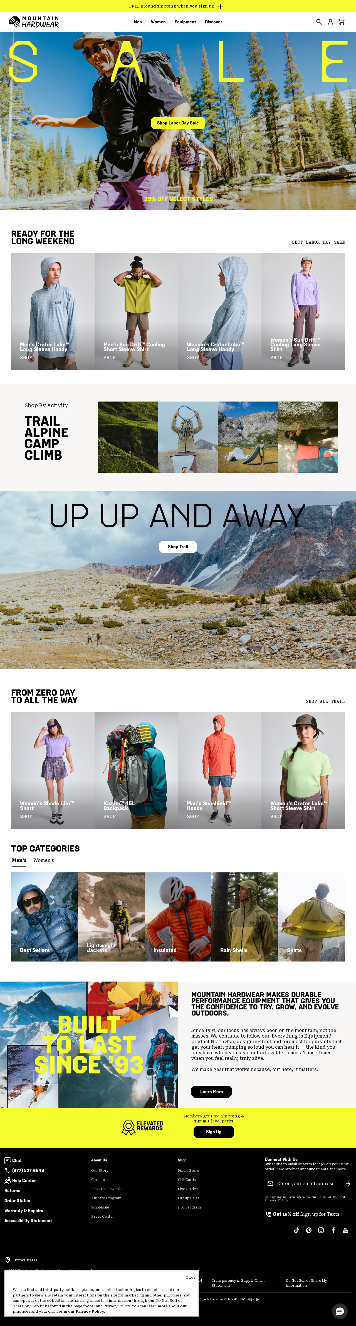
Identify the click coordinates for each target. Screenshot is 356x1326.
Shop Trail (178, 546)
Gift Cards (187, 1180)
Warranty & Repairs (23, 1210)
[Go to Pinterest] (309, 1233)
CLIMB (43, 455)
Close (190, 1277)
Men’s (19, 860)
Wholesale (100, 1207)
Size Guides (188, 1189)
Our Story (100, 1171)
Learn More (211, 1091)
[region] (101, 1293)
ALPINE (46, 433)
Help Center (24, 1180)
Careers (98, 1180)
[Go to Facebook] (333, 1233)
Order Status (17, 1200)
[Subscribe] (348, 1183)
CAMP (41, 444)
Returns (12, 1190)
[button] (340, 1311)
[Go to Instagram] (321, 1233)
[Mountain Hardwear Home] (34, 22)
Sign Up (213, 1131)
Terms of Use (328, 1197)
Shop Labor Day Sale (178, 123)
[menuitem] (138, 22)
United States (25, 1260)
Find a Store (188, 1171)
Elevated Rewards (106, 1189)
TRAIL (42, 421)
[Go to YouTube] (345, 1233)
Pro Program (189, 1207)
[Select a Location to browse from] (7, 1260)
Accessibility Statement (28, 1220)
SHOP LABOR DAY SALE (318, 242)
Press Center (102, 1217)
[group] (213, 1119)
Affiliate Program (106, 1198)
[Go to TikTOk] (296, 1233)
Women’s (43, 860)
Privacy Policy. (90, 1311)
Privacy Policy (276, 1200)
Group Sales (188, 1198)
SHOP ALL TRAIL (325, 701)
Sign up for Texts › (303, 1214)
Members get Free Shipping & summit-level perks (214, 1118)
